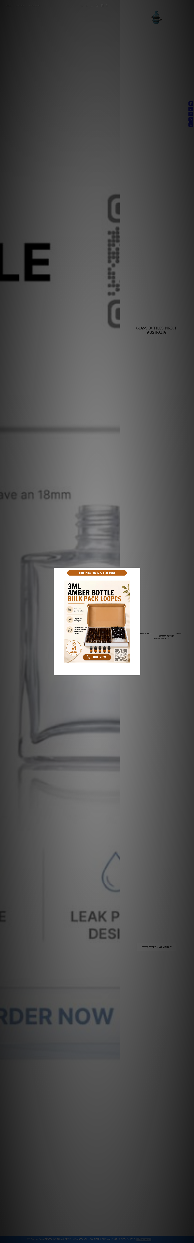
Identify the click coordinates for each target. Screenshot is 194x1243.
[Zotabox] (138, 672)
